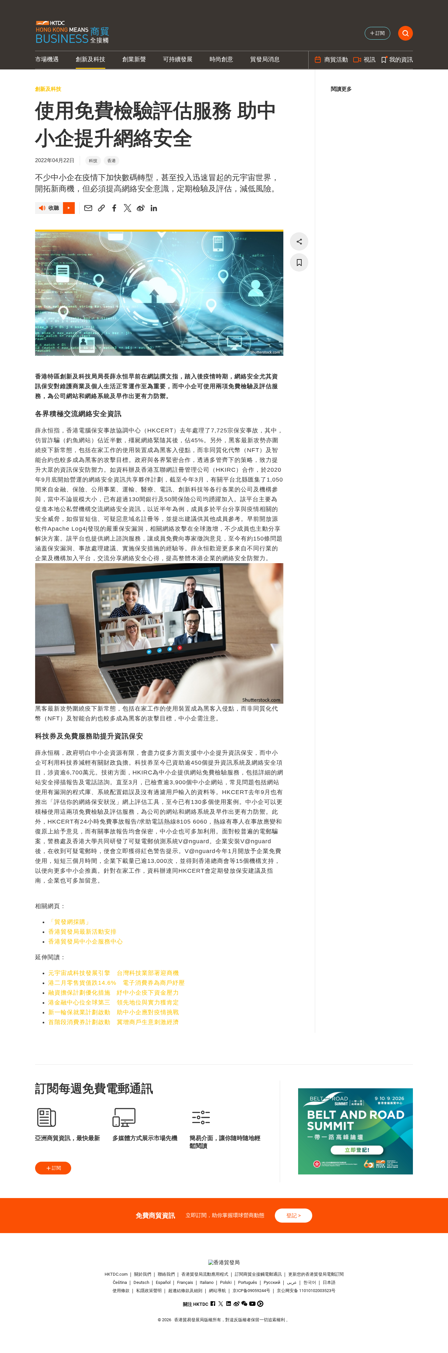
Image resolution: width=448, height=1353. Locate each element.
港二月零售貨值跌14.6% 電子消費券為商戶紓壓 (116, 983)
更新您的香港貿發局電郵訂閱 (316, 1274)
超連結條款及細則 (185, 1290)
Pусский (272, 1282)
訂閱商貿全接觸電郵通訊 (258, 1274)
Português (247, 1282)
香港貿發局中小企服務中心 (85, 941)
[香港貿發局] (224, 1262)
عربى (292, 1282)
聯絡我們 (166, 1274)
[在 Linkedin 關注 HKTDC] (229, 1304)
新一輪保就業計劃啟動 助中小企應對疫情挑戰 (113, 1012)
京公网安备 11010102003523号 (306, 1290)
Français (185, 1282)
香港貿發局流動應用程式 (204, 1274)
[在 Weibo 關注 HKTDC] (237, 1304)
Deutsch (141, 1282)
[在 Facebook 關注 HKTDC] (213, 1304)
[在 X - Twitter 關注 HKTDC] (221, 1304)
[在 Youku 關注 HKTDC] (260, 1304)
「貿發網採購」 (70, 922)
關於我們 (142, 1274)
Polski (226, 1282)
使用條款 (121, 1290)
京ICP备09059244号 (251, 1290)
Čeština (120, 1282)
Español (163, 1282)
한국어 (309, 1282)
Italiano (207, 1282)
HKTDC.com (116, 1274)
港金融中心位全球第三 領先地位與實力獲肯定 (113, 1002)
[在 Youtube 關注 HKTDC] (252, 1304)
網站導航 (217, 1290)
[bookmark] (299, 262)
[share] (299, 241)
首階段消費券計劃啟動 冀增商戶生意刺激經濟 (113, 1022)
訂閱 (56, 1168)
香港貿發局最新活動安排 (82, 931)
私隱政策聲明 (149, 1290)
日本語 (329, 1282)
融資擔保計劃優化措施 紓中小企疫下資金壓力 (113, 992)
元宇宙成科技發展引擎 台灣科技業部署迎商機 (113, 973)
